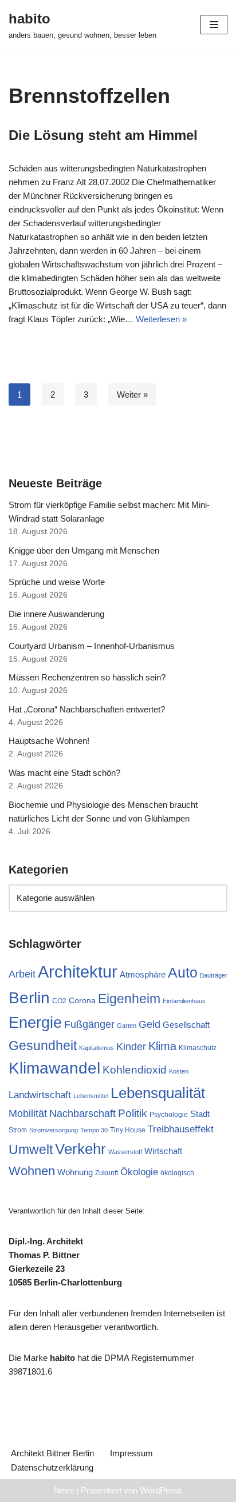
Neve (64, 1490)
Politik (132, 1113)
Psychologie (169, 1115)
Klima (162, 1046)
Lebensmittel (90, 1095)
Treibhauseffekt (181, 1129)
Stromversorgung (53, 1130)
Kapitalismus (96, 1047)
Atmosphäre (143, 974)
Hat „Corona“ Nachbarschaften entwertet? (87, 709)
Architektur (77, 971)
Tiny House (127, 1130)
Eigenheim (129, 998)
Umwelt (31, 1149)
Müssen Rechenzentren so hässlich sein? (87, 677)
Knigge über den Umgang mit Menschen (84, 550)
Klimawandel (54, 1068)
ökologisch (177, 1173)
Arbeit (22, 974)
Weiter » (132, 394)
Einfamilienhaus (184, 1001)
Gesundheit (43, 1045)
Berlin (29, 998)
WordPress (161, 1490)
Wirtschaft (163, 1151)
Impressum (131, 1453)
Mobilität (28, 1113)
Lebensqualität (158, 1093)
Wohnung (75, 1172)
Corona (82, 1000)
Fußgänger (89, 1024)
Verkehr (80, 1148)
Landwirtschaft (40, 1095)
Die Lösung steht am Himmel (103, 135)
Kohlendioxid (135, 1070)
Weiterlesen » (161, 319)
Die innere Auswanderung (56, 614)
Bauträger (213, 975)
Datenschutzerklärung (52, 1467)
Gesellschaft (186, 1025)
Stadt (200, 1114)
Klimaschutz (198, 1048)
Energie (35, 1022)
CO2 (59, 1001)
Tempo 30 (94, 1130)
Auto (183, 972)
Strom (18, 1130)
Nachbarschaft (82, 1113)
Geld (149, 1024)
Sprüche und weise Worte (57, 582)
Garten (126, 1025)
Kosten (178, 1071)
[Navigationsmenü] (213, 24)
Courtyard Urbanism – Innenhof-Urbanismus (92, 646)
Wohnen (32, 1171)
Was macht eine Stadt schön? (64, 773)
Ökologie (139, 1172)
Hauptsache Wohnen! (49, 741)
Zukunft (106, 1173)
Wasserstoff (125, 1151)
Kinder (131, 1046)
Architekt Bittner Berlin (52, 1453)
